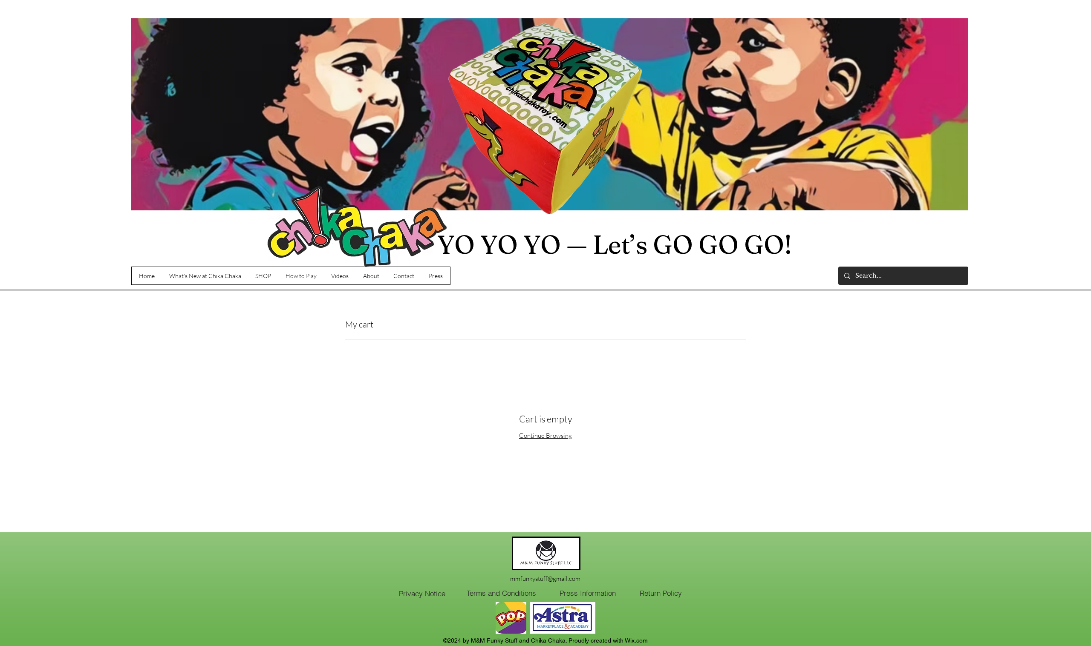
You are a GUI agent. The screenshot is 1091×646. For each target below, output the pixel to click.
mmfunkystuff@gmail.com (545, 578)
